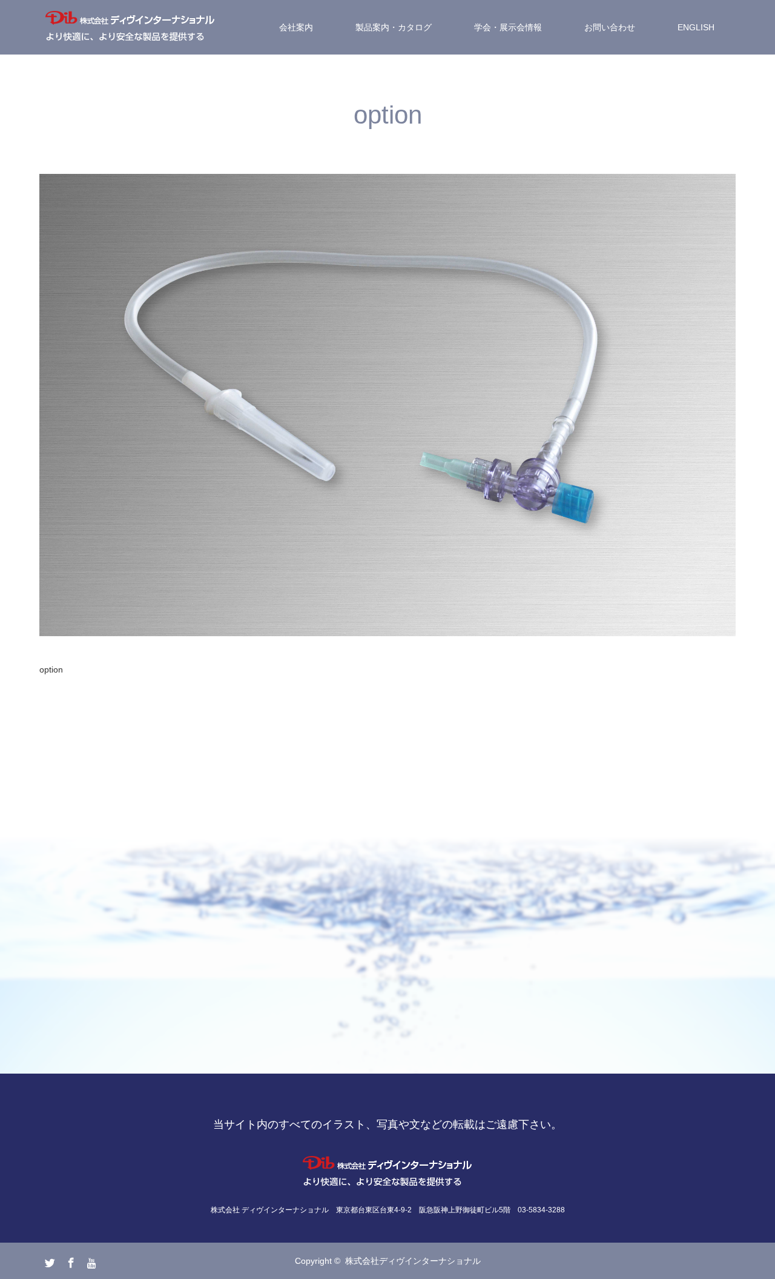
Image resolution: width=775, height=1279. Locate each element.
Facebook (70, 1260)
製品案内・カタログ (393, 27)
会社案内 (296, 27)
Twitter (48, 1260)
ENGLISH (696, 27)
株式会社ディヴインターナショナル (413, 1261)
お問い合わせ (609, 27)
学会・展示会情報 (508, 27)
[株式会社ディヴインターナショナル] (130, 27)
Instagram (91, 1260)
